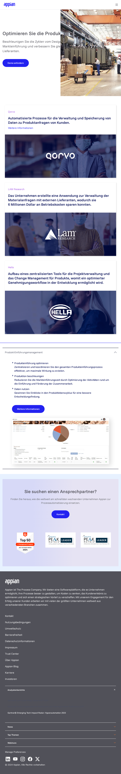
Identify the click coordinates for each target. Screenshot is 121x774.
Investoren (11, 678)
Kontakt (9, 615)
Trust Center (12, 653)
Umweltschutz (13, 628)
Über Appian (12, 660)
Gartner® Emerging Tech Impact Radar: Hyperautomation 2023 (37, 712)
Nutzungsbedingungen (18, 622)
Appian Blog (11, 666)
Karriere (9, 672)
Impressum (11, 647)
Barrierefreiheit (13, 634)
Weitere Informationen (20, 127)
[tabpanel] (60, 413)
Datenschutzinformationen (20, 641)
